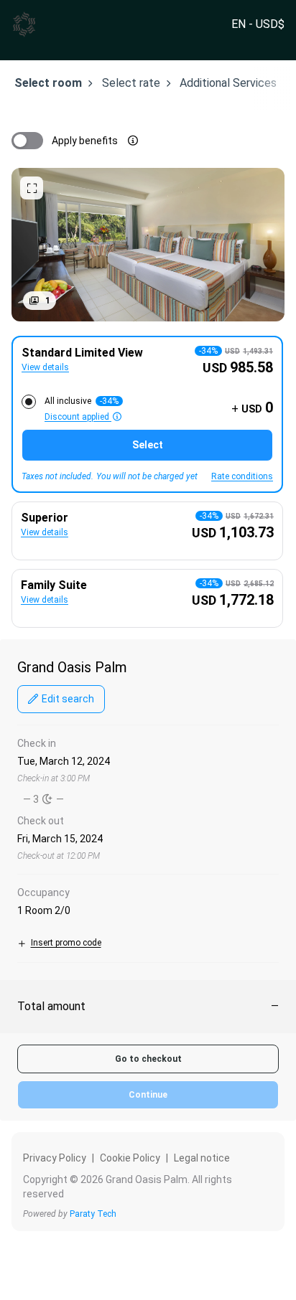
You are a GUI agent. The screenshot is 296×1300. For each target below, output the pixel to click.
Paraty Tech (93, 1214)
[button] (39, 300)
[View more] (31, 187)
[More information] (132, 141)
